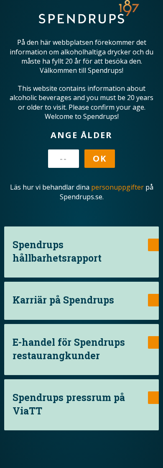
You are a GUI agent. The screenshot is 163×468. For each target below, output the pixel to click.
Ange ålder (81, 135)
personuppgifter (117, 187)
